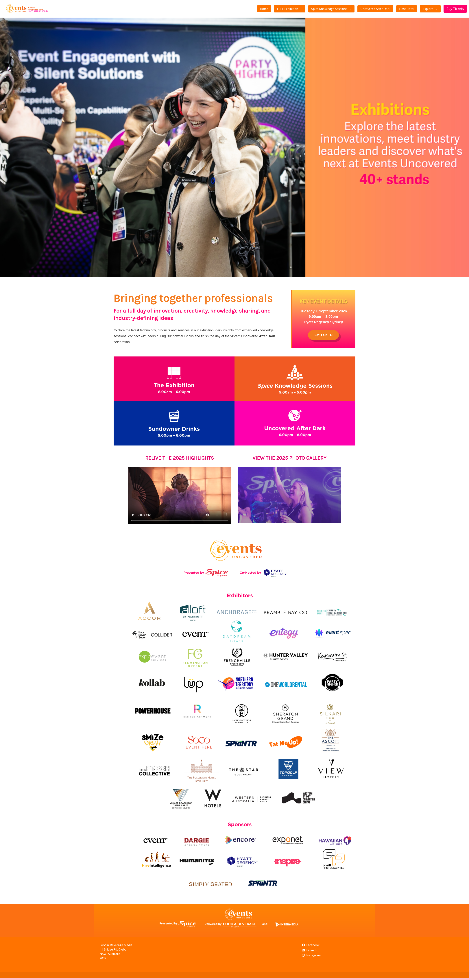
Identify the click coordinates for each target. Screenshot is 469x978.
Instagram (313, 955)
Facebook (313, 945)
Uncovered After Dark (375, 9)
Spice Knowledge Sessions (329, 9)
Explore (428, 9)
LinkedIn (312, 950)
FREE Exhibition (287, 9)
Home (264, 9)
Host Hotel (406, 9)
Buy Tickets (455, 8)
